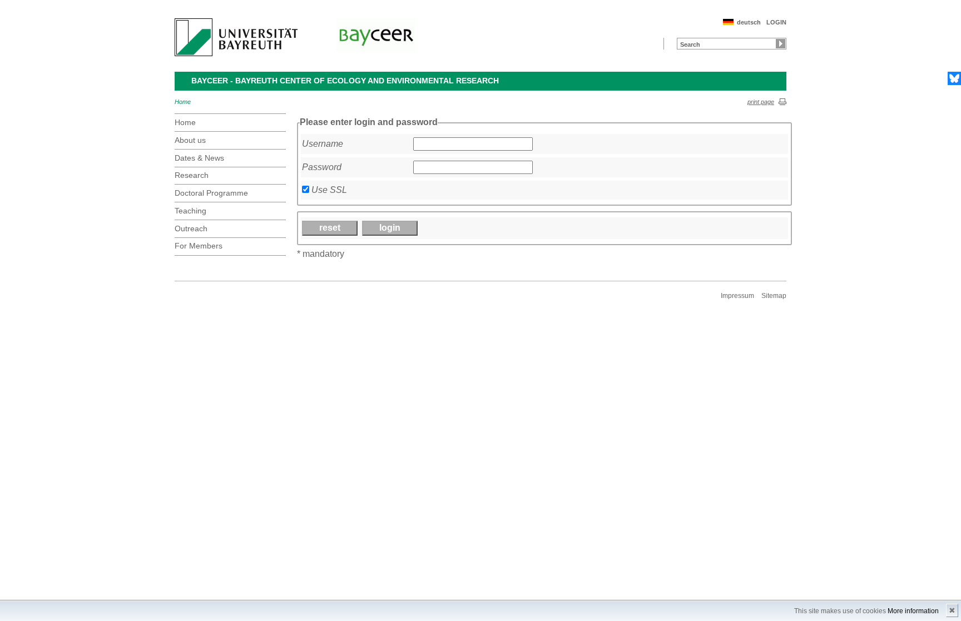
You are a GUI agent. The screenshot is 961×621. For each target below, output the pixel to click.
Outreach (191, 228)
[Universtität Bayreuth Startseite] (236, 37)
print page (760, 101)
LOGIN (776, 22)
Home (183, 101)
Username (322, 143)
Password (321, 167)
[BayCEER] (375, 35)
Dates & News (199, 157)
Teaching (190, 210)
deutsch (749, 22)
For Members (198, 245)
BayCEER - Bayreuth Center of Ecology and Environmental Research (345, 80)
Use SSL (329, 190)
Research (192, 175)
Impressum (737, 296)
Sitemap (773, 296)
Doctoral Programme (211, 192)
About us (190, 140)
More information (913, 611)
